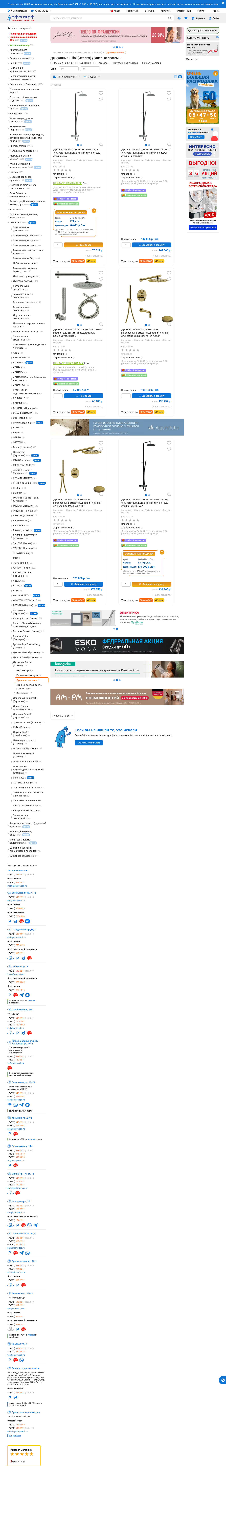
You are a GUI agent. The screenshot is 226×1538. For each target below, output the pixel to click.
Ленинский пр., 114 (22, 1146)
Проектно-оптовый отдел (26, 1412)
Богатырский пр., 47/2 (24, 892)
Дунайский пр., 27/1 (22, 1009)
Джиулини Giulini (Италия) (79, 160)
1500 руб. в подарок (66, 199)
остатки (31, 1139)
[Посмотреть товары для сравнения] (179, 18)
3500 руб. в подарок (134, 370)
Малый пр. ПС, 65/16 (23, 1173)
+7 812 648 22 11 (43, 11)
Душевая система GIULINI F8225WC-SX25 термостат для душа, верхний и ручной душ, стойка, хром (76, 152)
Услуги (200, 11)
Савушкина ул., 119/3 (23, 1082)
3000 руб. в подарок (66, 540)
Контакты (165, 11)
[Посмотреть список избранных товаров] (186, 18)
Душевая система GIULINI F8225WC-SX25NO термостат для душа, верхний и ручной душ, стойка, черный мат (145, 502)
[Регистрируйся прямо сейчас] (117, 42)
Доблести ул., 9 (20, 966)
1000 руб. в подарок (66, 379)
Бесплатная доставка (67, 204)
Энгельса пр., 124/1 (22, 1293)
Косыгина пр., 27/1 (22, 1118)
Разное (216, 11)
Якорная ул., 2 (19, 1344)
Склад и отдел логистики (25, 1368)
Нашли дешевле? (94, 256)
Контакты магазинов (22, 865)
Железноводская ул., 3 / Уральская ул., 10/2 (25, 1042)
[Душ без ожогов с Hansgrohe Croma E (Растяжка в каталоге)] (117, 676)
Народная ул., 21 (21, 1201)
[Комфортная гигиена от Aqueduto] (117, 434)
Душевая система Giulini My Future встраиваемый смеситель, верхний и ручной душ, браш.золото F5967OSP (77, 502)
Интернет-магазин (17, 870)
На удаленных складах (125, 63)
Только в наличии (63, 63)
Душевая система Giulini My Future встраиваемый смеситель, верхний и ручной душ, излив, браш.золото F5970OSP (145, 332)
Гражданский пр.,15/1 (24, 929)
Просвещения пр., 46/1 (24, 1261)
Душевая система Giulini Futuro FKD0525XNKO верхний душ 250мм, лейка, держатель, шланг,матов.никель (78, 332)
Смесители (58, 160)
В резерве (102, 63)
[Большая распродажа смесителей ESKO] (117, 653)
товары (31, 1000)
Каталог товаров (19, 28)
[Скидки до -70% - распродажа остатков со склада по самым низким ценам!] (203, 205)
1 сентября (85, 396)
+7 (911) (16, 916)
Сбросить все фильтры (89, 743)
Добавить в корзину (153, 245)
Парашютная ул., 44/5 (24, 1233)
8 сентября (85, 245)
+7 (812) (20, 875)
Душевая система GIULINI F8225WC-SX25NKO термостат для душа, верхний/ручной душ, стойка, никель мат (146, 152)
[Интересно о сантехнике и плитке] (202, 150)
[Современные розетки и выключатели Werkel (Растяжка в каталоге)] (117, 625)
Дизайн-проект (202, 30)
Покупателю (132, 11)
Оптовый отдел (184, 11)
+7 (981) (16, 882)
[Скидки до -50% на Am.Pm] (117, 704)
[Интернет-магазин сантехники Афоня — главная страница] (20, 20)
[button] (78, 145)
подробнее (15, 1435)
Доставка (149, 11)
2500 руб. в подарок (134, 190)
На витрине (85, 63)
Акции (117, 11)
